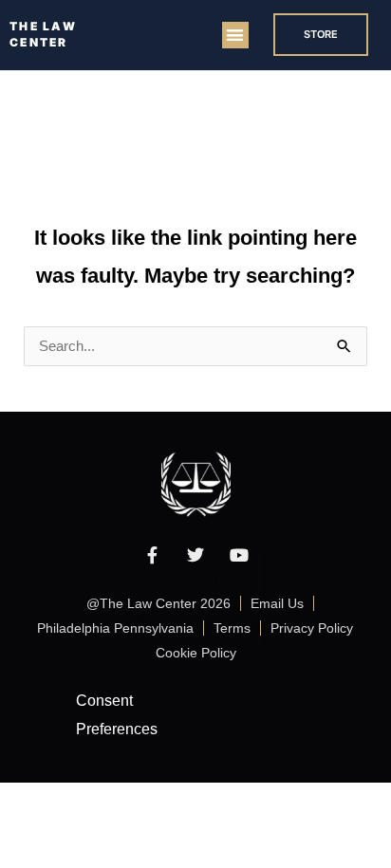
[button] (236, 35)
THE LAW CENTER (43, 34)
